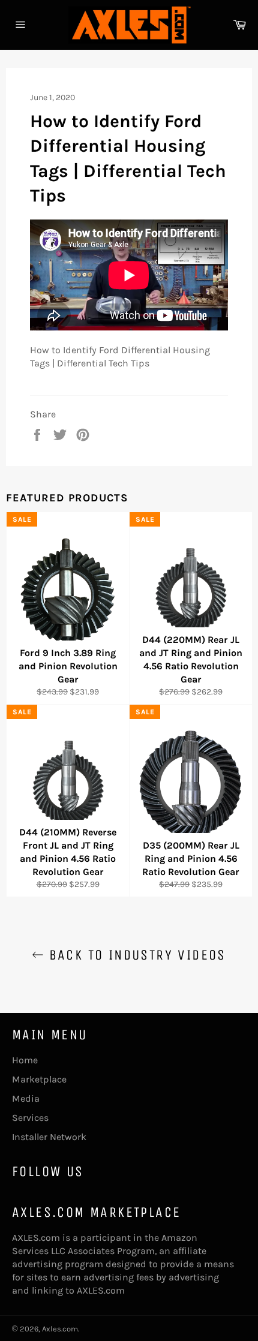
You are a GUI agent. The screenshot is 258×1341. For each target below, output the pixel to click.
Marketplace (39, 1079)
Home (25, 1060)
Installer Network (49, 1136)
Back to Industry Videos (135, 954)
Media (26, 1098)
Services (30, 1117)
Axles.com (60, 1328)
